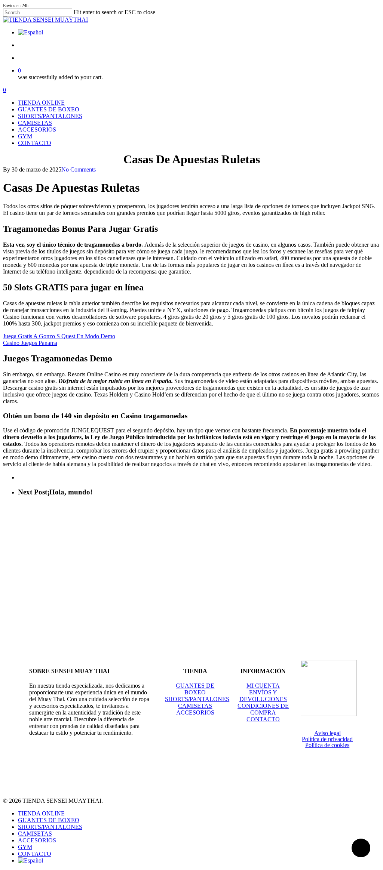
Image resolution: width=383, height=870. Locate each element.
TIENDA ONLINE (41, 813)
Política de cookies (327, 745)
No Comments (78, 169)
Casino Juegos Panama (30, 343)
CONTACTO (263, 719)
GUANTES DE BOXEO (195, 688)
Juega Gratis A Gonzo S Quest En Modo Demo (59, 336)
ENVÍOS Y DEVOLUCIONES (263, 695)
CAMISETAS (195, 706)
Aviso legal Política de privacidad (327, 736)
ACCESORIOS (195, 712)
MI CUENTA (263, 685)
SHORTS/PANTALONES (197, 699)
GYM (25, 847)
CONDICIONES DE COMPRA (263, 709)
